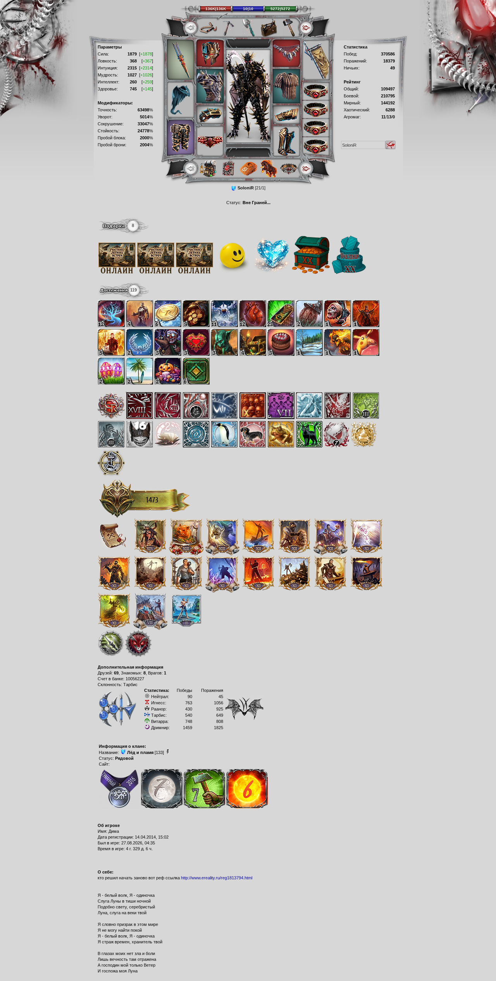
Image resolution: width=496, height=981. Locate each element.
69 (116, 673)
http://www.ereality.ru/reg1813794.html (216, 877)
